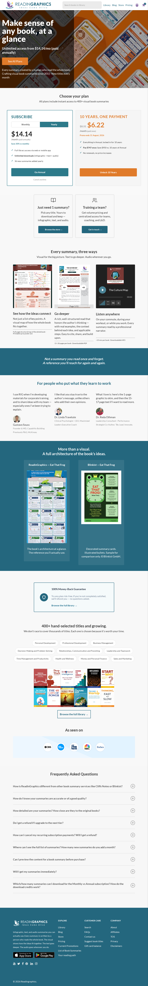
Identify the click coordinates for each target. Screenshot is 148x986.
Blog (60, 932)
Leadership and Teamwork (118, 651)
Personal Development (45, 643)
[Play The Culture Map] (102, 290)
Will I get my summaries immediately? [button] (35, 871)
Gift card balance (92, 945)
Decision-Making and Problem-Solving (35, 651)
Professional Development (74, 643)
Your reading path (67, 955)
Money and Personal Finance (94, 658)
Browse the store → (54, 229)
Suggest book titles (93, 941)
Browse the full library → (64, 605)
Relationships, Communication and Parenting (79, 651)
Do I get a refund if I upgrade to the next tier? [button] (38, 822)
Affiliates (115, 932)
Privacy (114, 941)
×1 (118, 303)
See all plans (15, 61)
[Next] (83, 287)
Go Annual (40, 172)
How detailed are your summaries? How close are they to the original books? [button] (56, 810)
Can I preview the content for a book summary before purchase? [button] (49, 859)
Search (87, 927)
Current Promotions (68, 945)
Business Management (103, 643)
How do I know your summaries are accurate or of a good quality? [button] (50, 798)
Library (61, 927)
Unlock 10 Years (108, 172)
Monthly (26, 124)
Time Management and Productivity (32, 658)
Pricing (61, 941)
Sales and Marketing (123, 658)
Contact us (89, 936)
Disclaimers (116, 945)
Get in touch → (95, 229)
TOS (113, 936)
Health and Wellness (65, 658)
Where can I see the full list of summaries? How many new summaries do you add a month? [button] (64, 847)
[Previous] (64, 287)
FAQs (87, 932)
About (114, 927)
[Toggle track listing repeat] (113, 302)
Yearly (54, 124)
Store (60, 936)
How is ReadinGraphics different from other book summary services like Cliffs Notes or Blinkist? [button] (68, 786)
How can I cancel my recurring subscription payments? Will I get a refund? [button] (55, 835)
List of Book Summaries (69, 950)
